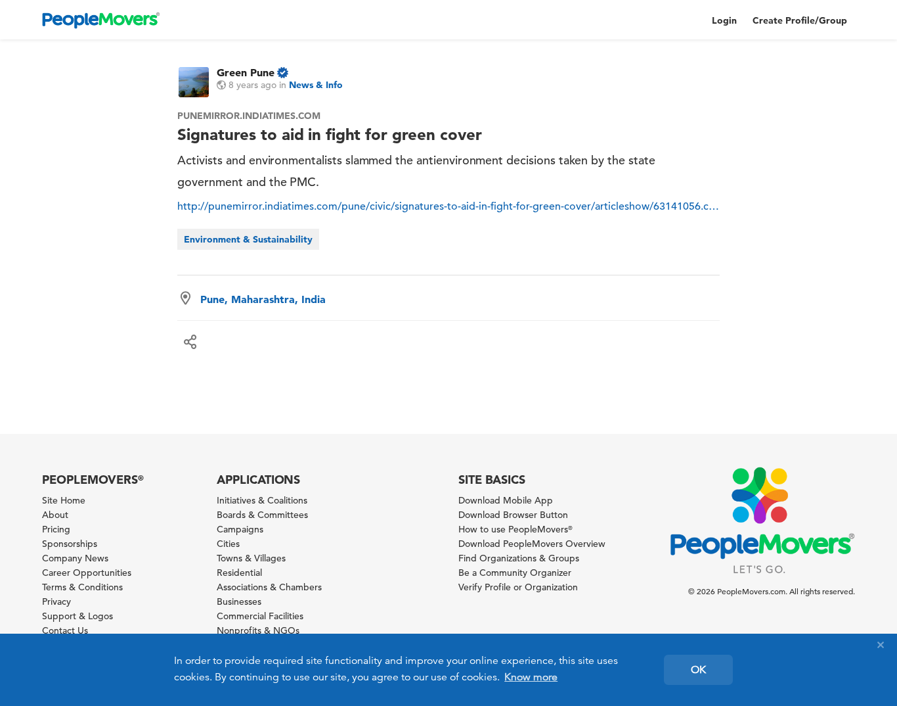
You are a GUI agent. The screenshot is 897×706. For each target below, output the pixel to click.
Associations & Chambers (269, 587)
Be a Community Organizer (514, 572)
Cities (228, 544)
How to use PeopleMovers (515, 529)
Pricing (56, 529)
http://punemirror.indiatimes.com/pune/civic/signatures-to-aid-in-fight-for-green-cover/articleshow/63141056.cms (448, 206)
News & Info (316, 85)
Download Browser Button (513, 515)
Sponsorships (69, 544)
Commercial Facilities (260, 616)
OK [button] (698, 669)
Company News (75, 558)
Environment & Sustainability (248, 239)
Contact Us (65, 630)
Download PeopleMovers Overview (531, 544)
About (55, 515)
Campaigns (240, 529)
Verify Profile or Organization (518, 587)
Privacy (56, 601)
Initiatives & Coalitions (262, 500)
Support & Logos (77, 616)
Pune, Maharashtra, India (263, 299)
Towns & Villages (251, 558)
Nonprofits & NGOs (258, 630)
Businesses (239, 601)
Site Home (63, 500)
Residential (239, 572)
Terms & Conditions (82, 587)
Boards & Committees (262, 515)
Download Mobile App (505, 500)
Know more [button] (531, 677)
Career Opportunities (86, 572)
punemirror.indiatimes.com (248, 116)
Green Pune (245, 72)
